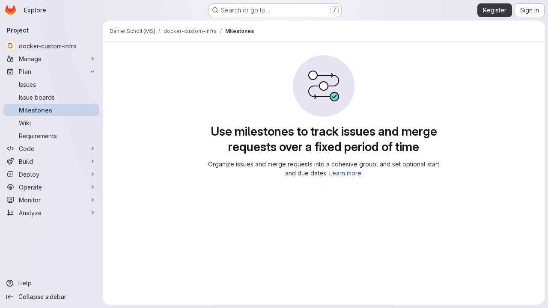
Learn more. (346, 173)
